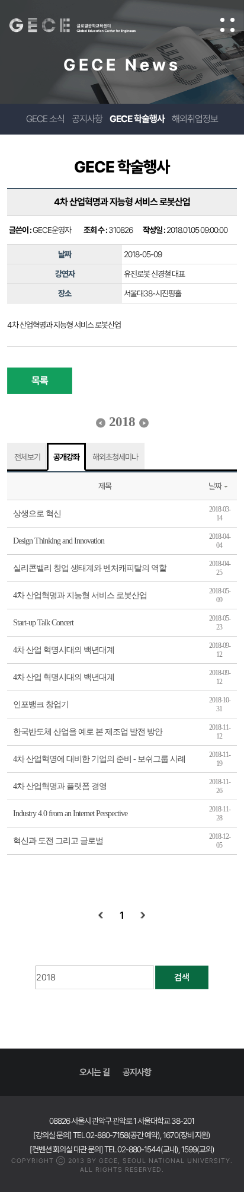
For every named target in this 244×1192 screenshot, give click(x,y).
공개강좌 (66, 457)
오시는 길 (94, 1072)
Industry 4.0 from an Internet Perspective (70, 813)
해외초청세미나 (115, 457)
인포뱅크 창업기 (41, 704)
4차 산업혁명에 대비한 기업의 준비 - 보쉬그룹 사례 (99, 759)
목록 (39, 380)
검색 (182, 977)
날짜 (214, 486)
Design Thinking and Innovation (58, 540)
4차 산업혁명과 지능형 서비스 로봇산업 (80, 595)
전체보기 (27, 457)
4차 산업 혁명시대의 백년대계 (63, 649)
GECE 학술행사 (137, 118)
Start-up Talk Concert (43, 622)
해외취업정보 (195, 118)
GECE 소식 (45, 118)
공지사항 (87, 118)
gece (84, 25)
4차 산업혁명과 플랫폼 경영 (60, 786)
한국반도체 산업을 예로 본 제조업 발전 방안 (87, 731)
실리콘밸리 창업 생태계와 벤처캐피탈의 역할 (89, 568)
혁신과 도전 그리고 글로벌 (58, 840)
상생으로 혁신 (37, 513)
